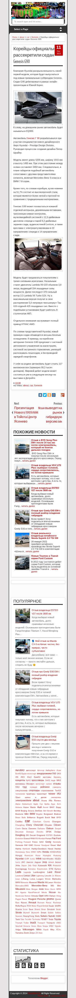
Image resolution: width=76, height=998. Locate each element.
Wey (52, 929)
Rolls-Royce (20, 906)
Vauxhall (18, 926)
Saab (51, 906)
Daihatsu (41, 829)
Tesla (50, 919)
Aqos (53, 804)
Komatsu (32, 869)
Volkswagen (28, 929)
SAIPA (58, 906)
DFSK (48, 832)
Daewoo (32, 828)
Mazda (40, 882)
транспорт (42, 794)
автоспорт (31, 770)
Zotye (32, 933)
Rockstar (57, 903)
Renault (32, 902)
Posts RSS (42, 996)
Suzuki (51, 916)
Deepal (58, 829)
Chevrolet (38, 825)
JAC (23, 862)
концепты (20, 780)
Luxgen (40, 879)
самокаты (57, 787)
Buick (47, 817)
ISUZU (58, 859)
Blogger (44, 978)
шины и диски (35, 797)
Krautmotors (42, 869)
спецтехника (21, 790)
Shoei (43, 909)
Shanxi (37, 909)
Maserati (33, 882)
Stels (37, 916)
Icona (32, 859)
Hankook (26, 849)
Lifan (33, 875)
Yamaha (19, 933)
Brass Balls (20, 818)
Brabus (57, 814)
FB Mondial (40, 839)
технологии (20, 794)
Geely (48, 842)
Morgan (34, 889)
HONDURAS (55, 852)
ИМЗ (23, 777)
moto (41, 889)
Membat (57, 882)
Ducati (33, 835)
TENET (44, 919)
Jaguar (37, 862)
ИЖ (16, 777)
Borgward (48, 814)
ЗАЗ (59, 773)
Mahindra (56, 879)
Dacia (24, 828)
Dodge (58, 832)
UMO (58, 923)
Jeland (51, 862)
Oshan (52, 896)
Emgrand (41, 835)
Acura (44, 800)
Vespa (45, 926)
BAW (17, 811)
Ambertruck (27, 804)
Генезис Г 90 (33, 138)
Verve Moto (36, 926)
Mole (28, 889)
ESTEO (49, 835)
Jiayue (24, 865)
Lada (18, 871)
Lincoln (48, 876)
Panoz (24, 899)
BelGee (38, 811)
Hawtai (58, 849)
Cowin (18, 829)
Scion (25, 909)
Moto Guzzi (50, 889)
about (26, 385)
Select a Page (21, 29)
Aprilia (46, 804)
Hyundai (19, 858)
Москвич (30, 784)
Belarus (31, 811)
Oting (58, 896)
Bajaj (58, 807)
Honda (45, 852)
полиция (33, 787)
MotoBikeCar (34, 993)
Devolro (40, 832)
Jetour (58, 862)
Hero (28, 852)
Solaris (51, 913)
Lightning (40, 876)
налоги (49, 784)
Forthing (18, 842)
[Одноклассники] (49, 395)
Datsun (50, 828)
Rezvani (40, 903)
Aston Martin (29, 807)
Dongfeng (20, 835)
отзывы (57, 783)
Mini (59, 886)
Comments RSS (58, 996)
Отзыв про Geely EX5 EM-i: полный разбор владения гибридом (46, 675)
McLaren (49, 882)
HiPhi (39, 852)
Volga (18, 929)
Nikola (44, 892)
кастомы (47, 777)
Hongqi (18, 855)
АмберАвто (50, 770)
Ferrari (48, 838)
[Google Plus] (62, 395)
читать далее (29, 461)
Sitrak (58, 909)
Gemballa (57, 842)
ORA (46, 896)
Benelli (50, 811)
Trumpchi (50, 923)
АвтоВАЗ (20, 770)
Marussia (24, 882)
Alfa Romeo (55, 800)
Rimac (48, 903)
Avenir (45, 807)
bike (27, 814)
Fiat (54, 838)
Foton (35, 842)
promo (50, 898)
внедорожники (44, 773)
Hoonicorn (29, 855)
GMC (31, 845)
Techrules (36, 919)
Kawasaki (42, 865)
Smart (43, 912)
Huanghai (47, 855)
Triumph (18, 923)
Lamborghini (39, 872)
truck (33, 922)
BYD (59, 817)
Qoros (58, 899)
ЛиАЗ (47, 780)
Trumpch (41, 923)
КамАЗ (37, 777)
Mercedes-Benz (39, 885)
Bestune (19, 814)
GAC (41, 842)
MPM (58, 889)
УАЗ (59, 793)
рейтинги (44, 787)
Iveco (17, 862)
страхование (47, 790)
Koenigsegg (21, 869)
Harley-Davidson (39, 849)
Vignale (58, 926)
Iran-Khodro (48, 859)
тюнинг (51, 793)
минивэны (20, 784)
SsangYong (28, 916)
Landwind (19, 876)
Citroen (57, 825)
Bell (44, 811)
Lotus (32, 879)
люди (53, 780)
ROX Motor (31, 906)
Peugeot (32, 899)
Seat (31, 909)
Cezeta (47, 822)
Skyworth (35, 913)
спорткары (34, 790)
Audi (39, 807)
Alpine (17, 804)
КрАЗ (28, 780)
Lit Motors (56, 876)
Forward (27, 842)
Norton (27, 896)
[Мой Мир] (54, 395)
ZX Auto (38, 933)
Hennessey (20, 852)
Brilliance (31, 817)
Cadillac (19, 821)
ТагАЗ (58, 790)
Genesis (38, 385)
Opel (41, 896)
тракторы (30, 794)
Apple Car (38, 804)
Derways (30, 832)
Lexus (27, 875)
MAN (17, 882)
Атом (59, 770)
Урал (17, 797)
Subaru (43, 916)
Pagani (18, 899)
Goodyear (45, 845)
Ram (17, 903)
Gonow (37, 845)
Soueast (18, 916)
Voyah (45, 930)
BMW (32, 814)
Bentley (57, 811)
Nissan (52, 892)
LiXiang (24, 879)
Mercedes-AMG (22, 886)
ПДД (24, 787)
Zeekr (26, 933)
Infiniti (38, 858)
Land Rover (54, 872)
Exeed (27, 838)
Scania (18, 909)
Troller (26, 923)
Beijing (24, 811)
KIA (49, 865)
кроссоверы (38, 780)
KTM (51, 869)
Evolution (19, 839)
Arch (59, 804)
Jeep (44, 862)
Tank (17, 919)
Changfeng (20, 825)
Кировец (57, 777)
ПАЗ (17, 787)
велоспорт (31, 774)
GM (25, 845)
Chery (29, 825)
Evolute (57, 835)
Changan (56, 821)
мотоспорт (40, 784)
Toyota (57, 919)
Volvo (38, 929)
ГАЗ (54, 773)
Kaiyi (35, 865)
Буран (24, 774)
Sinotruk (51, 909)
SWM (58, 916)
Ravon (24, 902)
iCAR (27, 859)
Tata (22, 919)
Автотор (40, 770)
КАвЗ (29, 777)
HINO (33, 852)
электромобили (23, 800)
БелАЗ (18, 774)
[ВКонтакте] (40, 395)
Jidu (29, 865)
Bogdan (39, 814)
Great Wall (55, 845)
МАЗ (59, 780)
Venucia (26, 926)
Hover (38, 855)
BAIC (52, 807)
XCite (58, 930)
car (31, 385)
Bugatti (40, 817)
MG (52, 886)
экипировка (56, 797)
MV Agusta (20, 892)
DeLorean (19, 832)
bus (53, 817)
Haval (50, 849)
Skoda (18, 912)
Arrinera (18, 807)
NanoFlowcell (34, 892)
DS (27, 835)
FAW (32, 838)
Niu (59, 892)
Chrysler (48, 825)
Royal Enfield (42, 906)
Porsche (41, 899)
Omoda (34, 896)
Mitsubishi (20, 889)
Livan (17, 879)
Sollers (58, 913)
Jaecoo (29, 862)
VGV (51, 926)
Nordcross (19, 896)
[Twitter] (45, 395)
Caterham (37, 822)
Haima (18, 849)
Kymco (58, 869)
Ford (58, 838)
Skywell (26, 913)
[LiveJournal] (58, 395)
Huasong (57, 855)
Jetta (17, 865)
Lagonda (27, 872)
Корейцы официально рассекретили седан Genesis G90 (35, 55)
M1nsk (48, 879)
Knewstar (57, 865)
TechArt (28, 919)
